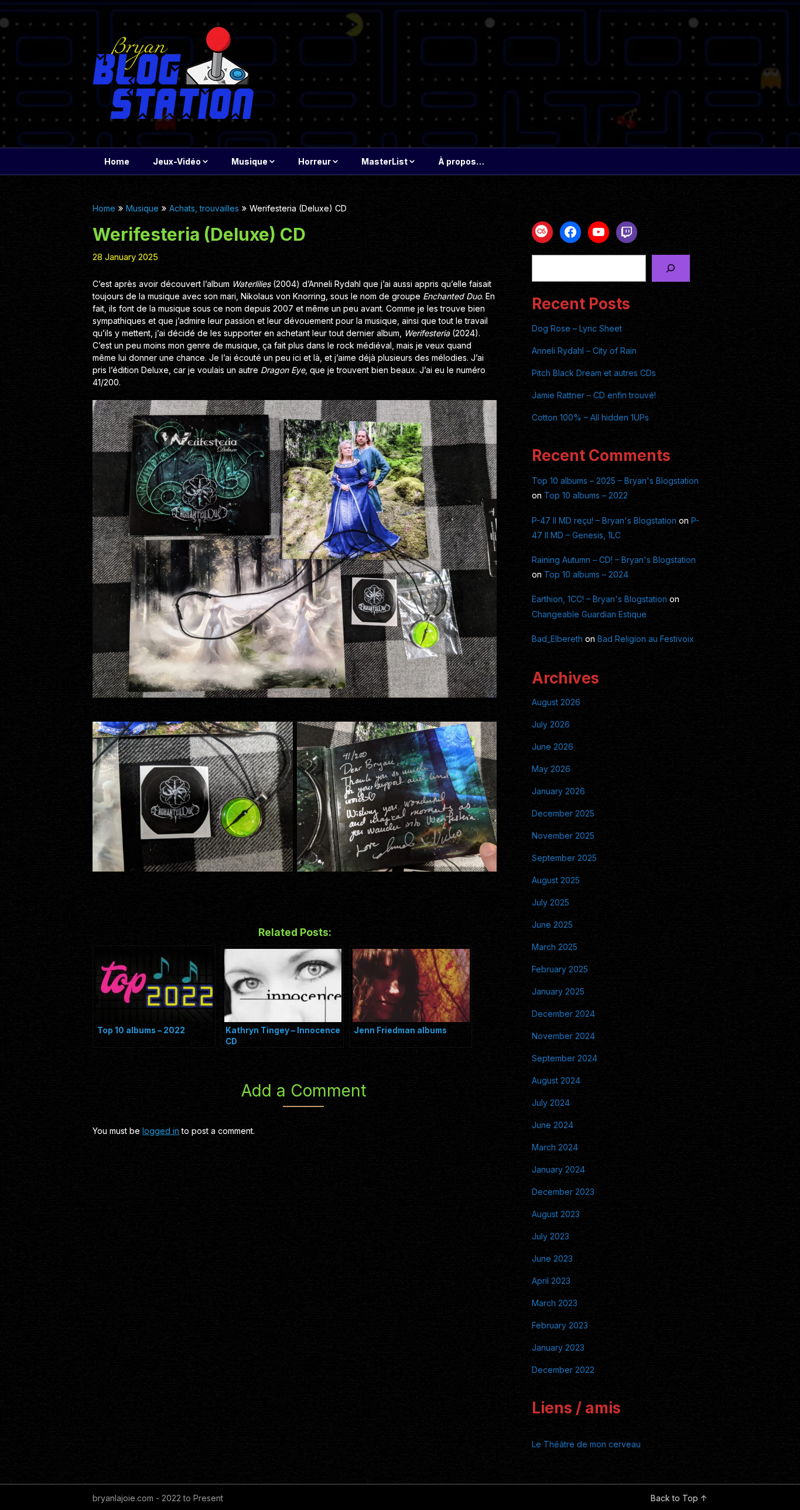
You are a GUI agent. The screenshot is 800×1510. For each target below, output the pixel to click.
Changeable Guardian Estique (589, 614)
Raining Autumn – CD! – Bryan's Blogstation (614, 560)
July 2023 (550, 1236)
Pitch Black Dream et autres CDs (594, 373)
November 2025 (563, 836)
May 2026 (551, 769)
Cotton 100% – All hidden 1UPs (590, 417)
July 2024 (551, 1103)
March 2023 (554, 1303)
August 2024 (556, 1080)
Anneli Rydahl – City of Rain (584, 351)
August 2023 (556, 1214)
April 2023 (551, 1281)
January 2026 (558, 791)
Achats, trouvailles (204, 208)
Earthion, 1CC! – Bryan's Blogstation (599, 599)
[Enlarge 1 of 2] (277, 737)
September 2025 (564, 858)
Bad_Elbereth (557, 639)
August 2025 (556, 880)
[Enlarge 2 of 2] (481, 737)
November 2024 (563, 1036)
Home (116, 161)
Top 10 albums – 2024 (586, 574)
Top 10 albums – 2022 (586, 495)
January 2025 (558, 991)
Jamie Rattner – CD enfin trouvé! (594, 395)
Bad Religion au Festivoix (645, 639)
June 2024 (552, 1125)
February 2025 (560, 969)
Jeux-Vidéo (177, 161)
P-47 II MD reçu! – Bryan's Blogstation (604, 520)
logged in (160, 1131)
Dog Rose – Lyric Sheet (577, 328)
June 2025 (552, 925)
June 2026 (552, 746)
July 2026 (551, 724)
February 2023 (560, 1325)
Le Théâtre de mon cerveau (586, 1444)
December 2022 (563, 1370)
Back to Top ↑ (679, 1498)
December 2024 (563, 1014)
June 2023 (552, 1258)
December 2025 (563, 813)
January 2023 (558, 1347)
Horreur (314, 161)
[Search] (671, 268)
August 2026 (556, 702)
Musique (249, 161)
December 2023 (563, 1192)
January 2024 (558, 1169)
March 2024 (555, 1147)
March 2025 (554, 947)
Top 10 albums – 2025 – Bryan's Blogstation (615, 481)
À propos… (461, 161)
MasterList (384, 161)
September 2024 (564, 1058)
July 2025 (550, 902)
